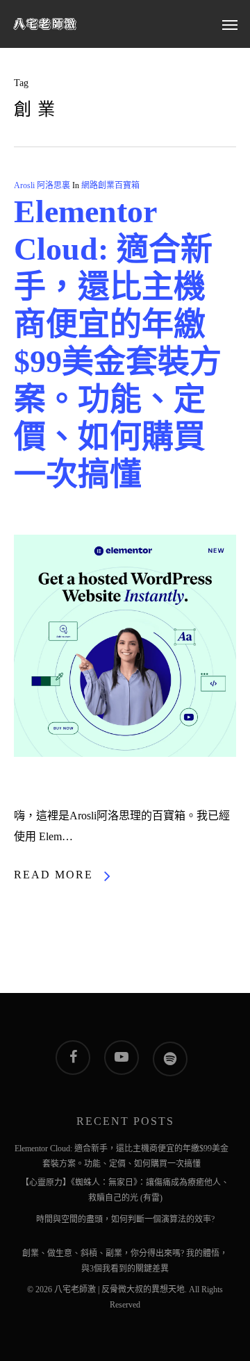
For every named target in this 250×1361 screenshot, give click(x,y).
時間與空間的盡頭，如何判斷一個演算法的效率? (125, 1219)
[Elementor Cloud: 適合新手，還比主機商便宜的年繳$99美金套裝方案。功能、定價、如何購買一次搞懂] (125, 795)
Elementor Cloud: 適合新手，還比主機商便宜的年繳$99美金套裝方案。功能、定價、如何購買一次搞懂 (121, 1151)
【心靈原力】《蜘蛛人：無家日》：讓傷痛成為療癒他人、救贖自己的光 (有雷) (125, 1185)
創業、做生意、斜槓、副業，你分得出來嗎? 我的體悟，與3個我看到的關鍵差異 (125, 1255)
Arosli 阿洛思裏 (42, 185)
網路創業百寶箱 (110, 185)
